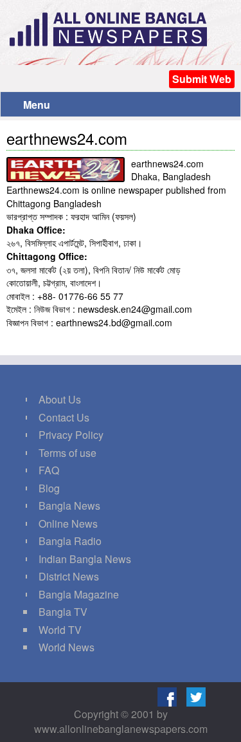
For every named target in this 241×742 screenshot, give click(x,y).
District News (69, 576)
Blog (49, 488)
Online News (68, 523)
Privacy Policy (71, 434)
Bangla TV (63, 611)
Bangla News (69, 505)
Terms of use (67, 452)
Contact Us (64, 417)
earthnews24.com (66, 138)
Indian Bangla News (85, 559)
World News (66, 647)
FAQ (49, 470)
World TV (60, 629)
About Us (60, 399)
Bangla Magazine (79, 594)
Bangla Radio (70, 540)
